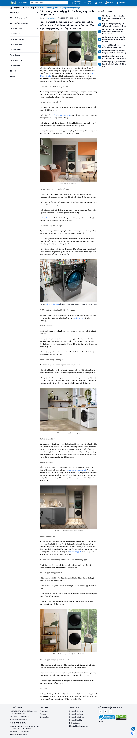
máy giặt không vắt (47, 218)
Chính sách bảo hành (75, 720)
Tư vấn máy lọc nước (17, 39)
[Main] (13, 2)
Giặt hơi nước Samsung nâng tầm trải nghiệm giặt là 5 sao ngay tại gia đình (113, 39)
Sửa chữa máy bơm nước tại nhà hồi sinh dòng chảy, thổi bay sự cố (114, 57)
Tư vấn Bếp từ (15, 55)
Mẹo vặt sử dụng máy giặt (19, 18)
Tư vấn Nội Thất (15, 50)
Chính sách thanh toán (76, 714)
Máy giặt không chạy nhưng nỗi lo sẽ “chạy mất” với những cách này (114, 25)
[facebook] (100, 711)
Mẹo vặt (13, 71)
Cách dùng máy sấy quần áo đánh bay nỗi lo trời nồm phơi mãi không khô (114, 64)
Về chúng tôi (44, 711)
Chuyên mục (14, 13)
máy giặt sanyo (77, 318)
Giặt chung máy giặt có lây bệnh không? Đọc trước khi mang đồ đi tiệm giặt (113, 18)
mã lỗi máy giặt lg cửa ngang (61, 115)
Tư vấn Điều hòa (15, 34)
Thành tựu (43, 714)
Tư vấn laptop (15, 66)
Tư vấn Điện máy (16, 44)
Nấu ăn (12, 76)
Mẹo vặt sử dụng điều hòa (19, 23)
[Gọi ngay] (133, 729)
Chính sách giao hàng (76, 711)
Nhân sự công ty (45, 717)
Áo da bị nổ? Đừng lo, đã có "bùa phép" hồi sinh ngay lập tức (113, 46)
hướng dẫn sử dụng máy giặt (76, 470)
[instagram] (110, 711)
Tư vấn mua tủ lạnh (16, 28)
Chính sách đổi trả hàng (76, 717)
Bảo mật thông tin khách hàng (78, 726)
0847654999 (25, 716)
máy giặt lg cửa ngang (52, 304)
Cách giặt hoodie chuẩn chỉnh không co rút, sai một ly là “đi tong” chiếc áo (112, 31)
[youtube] (105, 711)
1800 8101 (15, 716)
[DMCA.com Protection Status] (121, 717)
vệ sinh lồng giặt (75, 552)
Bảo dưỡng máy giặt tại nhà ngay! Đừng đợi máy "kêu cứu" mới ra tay (114, 52)
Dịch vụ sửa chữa (74, 723)
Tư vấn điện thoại (16, 60)
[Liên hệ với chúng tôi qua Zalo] (133, 733)
